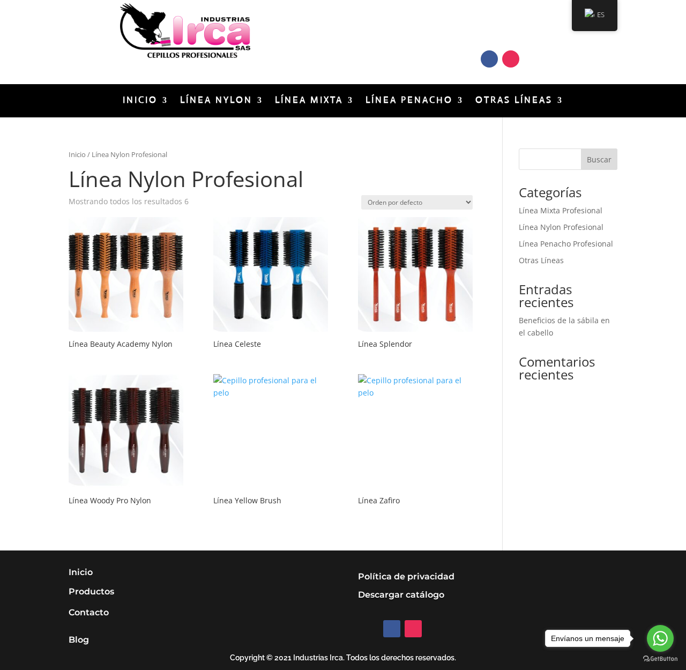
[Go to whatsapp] (660, 638)
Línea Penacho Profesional (566, 244)
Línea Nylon (216, 101)
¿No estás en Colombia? (359, 29)
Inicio (140, 101)
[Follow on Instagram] (510, 59)
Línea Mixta (309, 101)
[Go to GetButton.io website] (660, 659)
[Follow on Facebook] (489, 59)
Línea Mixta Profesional (560, 210)
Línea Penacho (409, 101)
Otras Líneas (514, 101)
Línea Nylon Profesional (561, 227)
